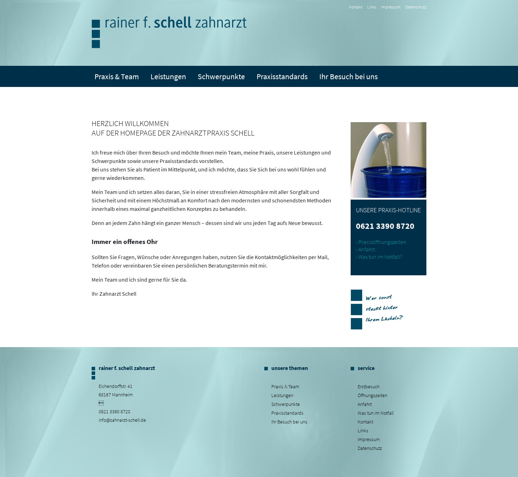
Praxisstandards (282, 76)
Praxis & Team (116, 76)
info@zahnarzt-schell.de (122, 420)
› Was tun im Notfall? (379, 256)
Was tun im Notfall (376, 413)
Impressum (391, 7)
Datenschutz (415, 7)
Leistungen (282, 395)
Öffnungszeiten (372, 395)
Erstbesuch (369, 386)
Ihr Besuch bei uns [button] (348, 76)
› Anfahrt (365, 249)
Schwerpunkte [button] (221, 76)
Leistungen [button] (168, 76)
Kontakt (356, 7)
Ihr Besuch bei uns (289, 422)
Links (371, 7)
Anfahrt (365, 404)
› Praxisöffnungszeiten (381, 241)
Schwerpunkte (285, 404)
